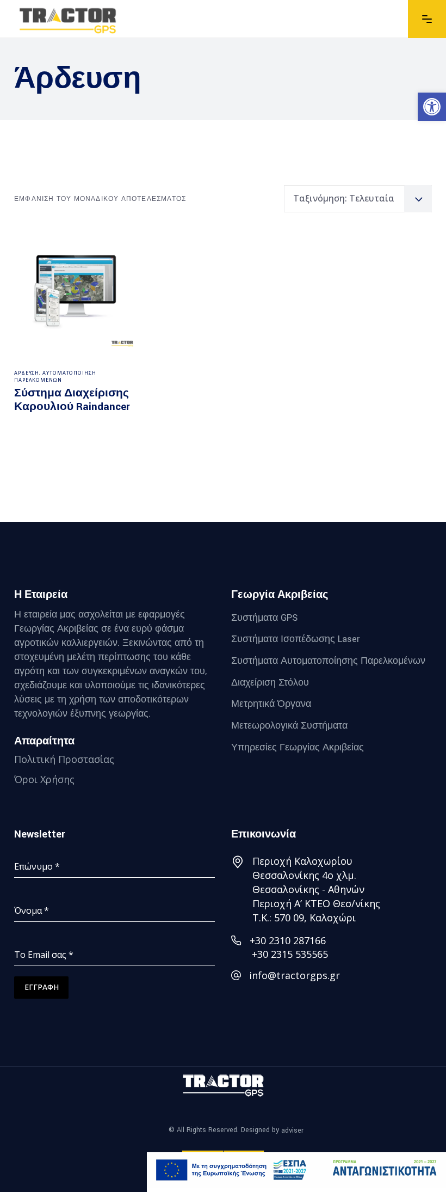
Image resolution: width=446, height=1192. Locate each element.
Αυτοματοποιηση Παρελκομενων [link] (55, 376)
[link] (432, 107)
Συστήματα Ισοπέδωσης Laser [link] (295, 639)
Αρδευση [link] (26, 372)
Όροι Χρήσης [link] (44, 779)
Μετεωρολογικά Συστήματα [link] (289, 725)
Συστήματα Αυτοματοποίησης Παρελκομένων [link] (328, 661)
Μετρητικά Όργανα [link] (271, 704)
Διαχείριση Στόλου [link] (270, 682)
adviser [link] (292, 1130)
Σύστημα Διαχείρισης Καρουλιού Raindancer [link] (72, 400)
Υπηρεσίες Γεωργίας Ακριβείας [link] (297, 747)
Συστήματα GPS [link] (264, 617)
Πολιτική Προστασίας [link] (64, 759)
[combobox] (358, 198)
